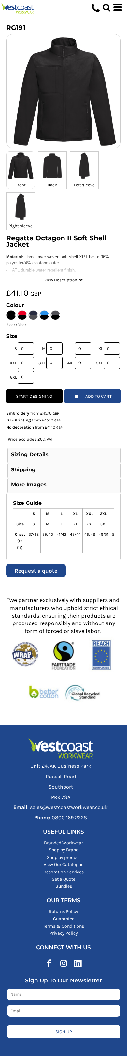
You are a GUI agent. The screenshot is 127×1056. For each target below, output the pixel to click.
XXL (13, 363)
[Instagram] (63, 963)
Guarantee (63, 918)
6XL (13, 377)
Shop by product (63, 857)
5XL (99, 363)
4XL (70, 363)
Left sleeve (84, 185)
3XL (42, 363)
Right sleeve (20, 225)
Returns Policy (63, 911)
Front (20, 185)
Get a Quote (63, 879)
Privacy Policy (63, 933)
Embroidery (17, 413)
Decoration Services (63, 872)
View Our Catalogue (63, 864)
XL (100, 348)
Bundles (63, 886)
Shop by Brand (63, 850)
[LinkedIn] (77, 963)
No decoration (20, 427)
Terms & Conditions (63, 926)
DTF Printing (18, 420)
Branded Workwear (63, 843)
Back (52, 185)
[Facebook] (49, 963)
